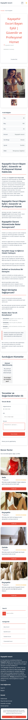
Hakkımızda (4, 698)
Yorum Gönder (14, 434)
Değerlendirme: (7, 406)
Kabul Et (14, 716)
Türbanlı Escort (7, 636)
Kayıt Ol (3, 688)
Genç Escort (6, 627)
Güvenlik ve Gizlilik (6, 703)
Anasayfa (2, 10)
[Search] (4, 613)
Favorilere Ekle (14, 59)
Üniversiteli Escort (8, 641)
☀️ (26, 3)
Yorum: (5, 421)
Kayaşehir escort (6, 3)
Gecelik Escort (7, 631)
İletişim (3, 690)
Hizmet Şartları (5, 706)
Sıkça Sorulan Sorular (6, 701)
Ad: (4, 413)
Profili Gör (14, 488)
